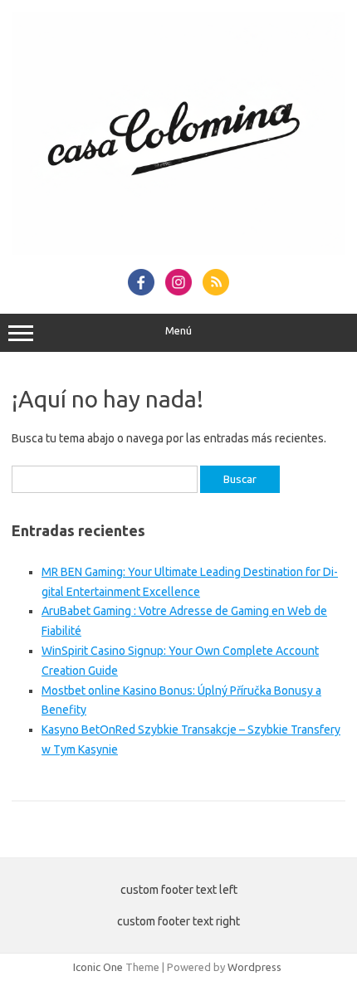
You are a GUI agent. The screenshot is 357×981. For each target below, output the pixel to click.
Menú (178, 331)
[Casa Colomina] (178, 250)
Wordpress (254, 967)
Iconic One (98, 967)
